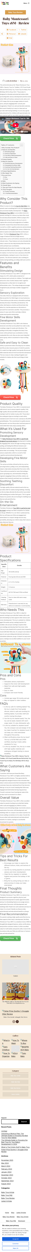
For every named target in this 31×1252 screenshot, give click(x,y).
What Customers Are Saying (10, 183)
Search (4, 1118)
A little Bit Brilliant (11, 81)
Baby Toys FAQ (6, 1195)
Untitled (15, 976)
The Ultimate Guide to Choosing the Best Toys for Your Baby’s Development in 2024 (15, 1002)
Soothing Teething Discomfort (13, 167)
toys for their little (21, 206)
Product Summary (10, 191)
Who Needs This (7, 173)
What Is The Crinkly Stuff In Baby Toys (15, 1147)
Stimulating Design (10, 151)
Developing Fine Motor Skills (12, 165)
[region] (15, 1237)
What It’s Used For (7, 161)
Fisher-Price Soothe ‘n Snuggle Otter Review (16, 1017)
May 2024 (5, 1163)
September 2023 (7, 1181)
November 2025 (7, 1160)
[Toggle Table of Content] (20, 145)
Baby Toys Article (7, 1192)
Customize (15, 1243)
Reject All (15, 1248)
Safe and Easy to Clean (11, 157)
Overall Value (7, 185)
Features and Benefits (8, 149)
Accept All (15, 1239)
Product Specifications (9, 171)
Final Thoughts (7, 189)
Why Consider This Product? (10, 147)
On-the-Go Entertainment (12, 169)
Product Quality (7, 159)
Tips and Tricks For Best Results (12, 187)
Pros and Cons (6, 175)
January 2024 (6, 1172)
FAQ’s (4, 181)
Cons (6, 179)
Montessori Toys (15, 234)
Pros (6, 177)
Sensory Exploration (10, 153)
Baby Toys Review (15, 12)
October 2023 (6, 1178)
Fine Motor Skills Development (13, 155)
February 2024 (6, 1169)
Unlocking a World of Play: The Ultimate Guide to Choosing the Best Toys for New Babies (14, 1136)
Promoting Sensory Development (13, 163)
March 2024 (5, 1166)
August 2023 (6, 1184)
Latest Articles (6, 1201)
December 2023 (7, 1175)
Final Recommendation (12, 193)
